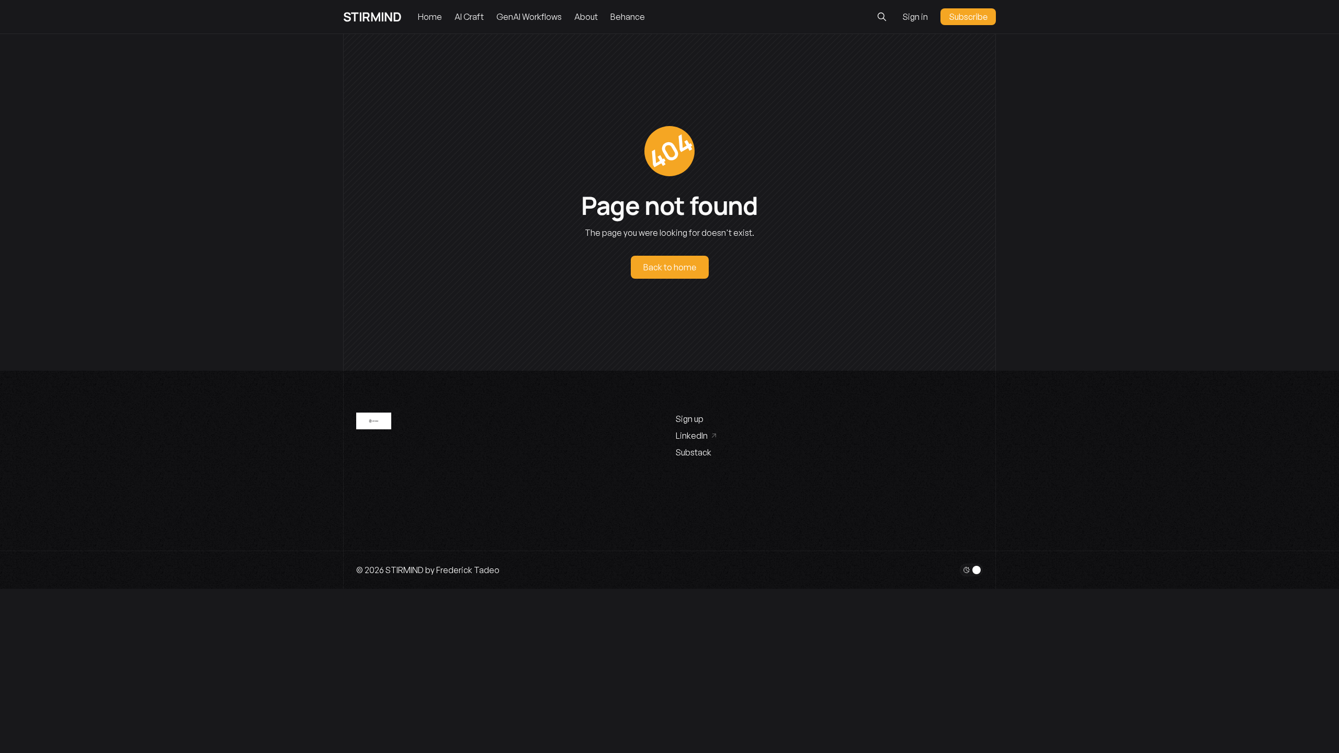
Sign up (689, 419)
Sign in (915, 17)
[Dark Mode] (971, 570)
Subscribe (968, 17)
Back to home (669, 267)
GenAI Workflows (529, 17)
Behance (627, 17)
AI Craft (469, 17)
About (586, 17)
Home (430, 17)
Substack (693, 452)
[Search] (881, 16)
